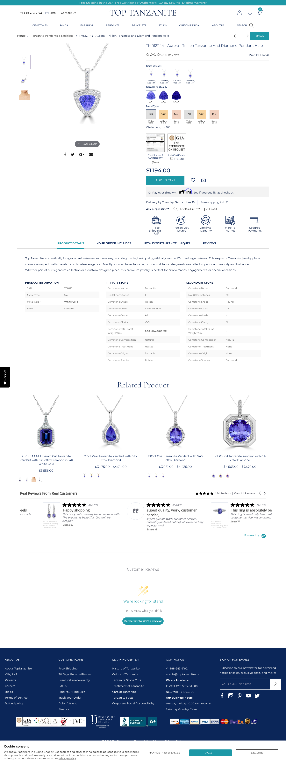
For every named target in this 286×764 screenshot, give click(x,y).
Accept (210, 752)
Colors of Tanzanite (125, 674)
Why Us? (11, 674)
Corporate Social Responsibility (133, 703)
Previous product (233, 36)
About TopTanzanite (18, 668)
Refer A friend (68, 703)
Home (21, 35)
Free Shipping (68, 668)
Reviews (209, 243)
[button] (260, 493)
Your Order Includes (114, 243)
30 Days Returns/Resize (74, 674)
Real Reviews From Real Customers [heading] (48, 493)
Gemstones (39, 25)
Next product (243, 36)
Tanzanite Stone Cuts (126, 680)
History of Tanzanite (125, 668)
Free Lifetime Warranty (74, 680)
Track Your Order (70, 697)
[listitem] (59, 515)
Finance (64, 709)
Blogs (9, 692)
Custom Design (189, 25)
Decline (257, 752)
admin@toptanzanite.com (184, 674)
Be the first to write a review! (143, 621)
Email (212, 209)
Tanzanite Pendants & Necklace (52, 35)
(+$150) (179, 159)
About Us (218, 25)
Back (260, 35)
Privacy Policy (67, 758)
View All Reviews (244, 493)
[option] (87, 96)
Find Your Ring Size (72, 692)
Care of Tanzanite (124, 692)
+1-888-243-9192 (31, 13)
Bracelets (139, 25)
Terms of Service (16, 697)
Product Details (70, 243)
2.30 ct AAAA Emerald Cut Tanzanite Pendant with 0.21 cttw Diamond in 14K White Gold (46, 460)
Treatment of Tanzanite (128, 686)
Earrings (86, 25)
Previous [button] (17, 439)
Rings (64, 25)
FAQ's (63, 686)
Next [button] (269, 439)
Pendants (112, 25)
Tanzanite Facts (122, 697)
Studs (163, 25)
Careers (10, 686)
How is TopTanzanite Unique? (167, 243)
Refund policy (14, 703)
